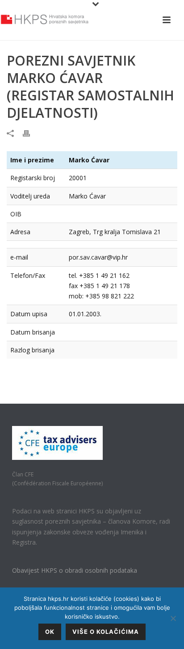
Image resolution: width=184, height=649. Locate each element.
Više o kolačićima (105, 631)
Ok (49, 631)
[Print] (31, 133)
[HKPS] (44, 20)
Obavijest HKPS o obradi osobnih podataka (74, 570)
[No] (172, 618)
